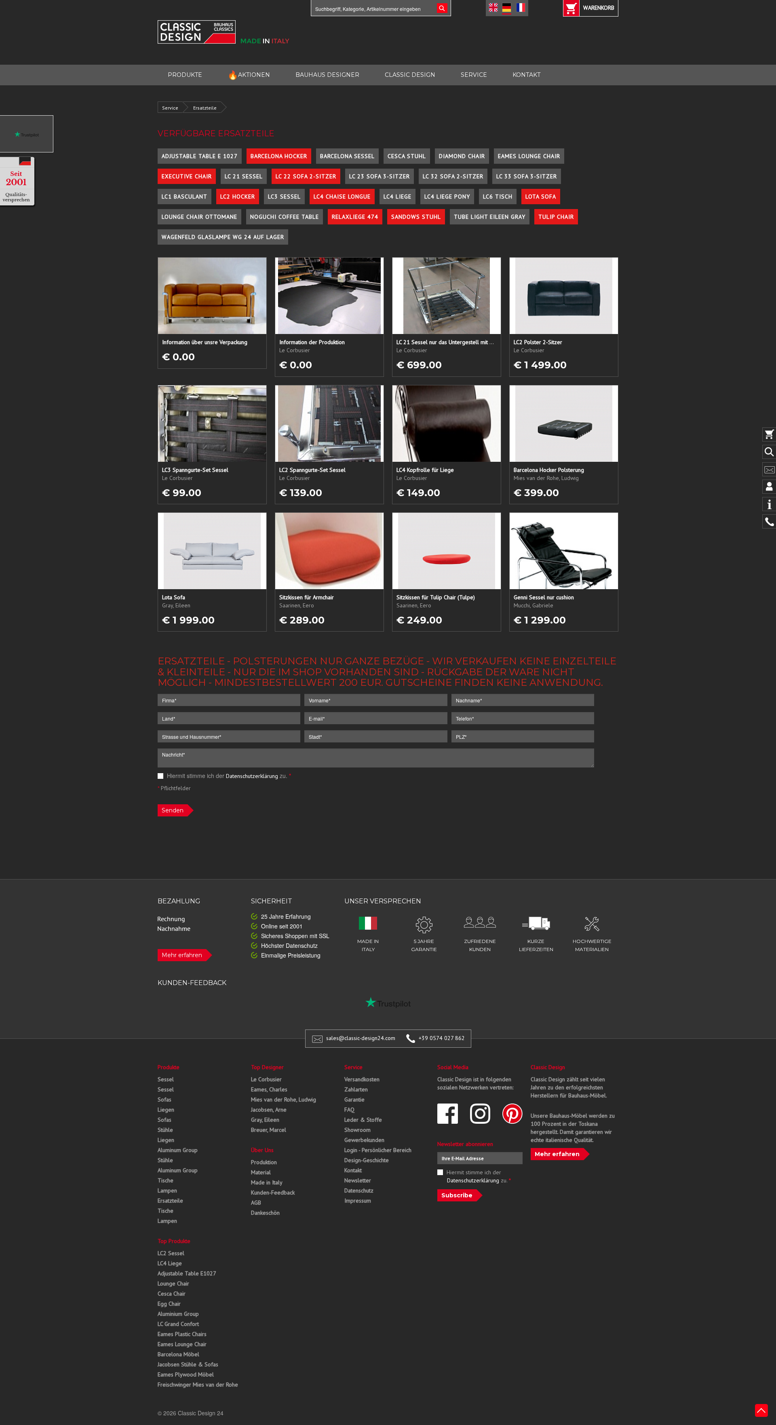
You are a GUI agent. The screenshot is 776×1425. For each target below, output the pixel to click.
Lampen (167, 1190)
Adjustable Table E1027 (187, 1273)
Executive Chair (187, 176)
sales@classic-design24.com (360, 1038)
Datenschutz (358, 1190)
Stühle (165, 1129)
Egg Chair (169, 1303)
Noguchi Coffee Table (284, 216)
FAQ (349, 1109)
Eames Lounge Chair (529, 156)
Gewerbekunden (364, 1140)
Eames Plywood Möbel (186, 1374)
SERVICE (474, 74)
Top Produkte (174, 1241)
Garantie (354, 1099)
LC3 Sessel (284, 196)
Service (170, 108)
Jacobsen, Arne (269, 1109)
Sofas (164, 1099)
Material (261, 1172)
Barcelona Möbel (178, 1354)
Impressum (357, 1200)
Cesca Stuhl (407, 156)
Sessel (166, 1079)
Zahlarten (356, 1089)
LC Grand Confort (178, 1324)
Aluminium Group (178, 1313)
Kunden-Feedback (273, 1192)
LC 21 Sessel (244, 176)
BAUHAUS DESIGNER (327, 74)
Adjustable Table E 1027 (200, 156)
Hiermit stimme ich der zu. (228, 776)
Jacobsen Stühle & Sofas (188, 1364)
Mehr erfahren (182, 955)
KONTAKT (526, 74)
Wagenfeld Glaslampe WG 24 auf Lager (223, 237)
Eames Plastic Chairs (182, 1334)
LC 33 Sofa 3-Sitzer (526, 176)
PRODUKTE (185, 74)
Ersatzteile (205, 108)
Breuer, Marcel (268, 1129)
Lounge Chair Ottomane (199, 216)
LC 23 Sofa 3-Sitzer (379, 176)
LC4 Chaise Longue (342, 196)
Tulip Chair (556, 216)
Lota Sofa (540, 196)
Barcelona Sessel (347, 156)
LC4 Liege (397, 196)
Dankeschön (265, 1212)
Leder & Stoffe (363, 1119)
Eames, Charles (269, 1089)
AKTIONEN (249, 75)
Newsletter (357, 1180)
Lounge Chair (173, 1283)
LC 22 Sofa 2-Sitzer (306, 176)
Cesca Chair (172, 1293)
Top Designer (267, 1067)
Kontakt (353, 1170)
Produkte (168, 1067)
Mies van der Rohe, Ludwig (283, 1099)
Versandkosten (362, 1079)
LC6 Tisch (497, 196)
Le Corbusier (266, 1079)
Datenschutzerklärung (252, 776)
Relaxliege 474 (355, 216)
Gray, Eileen (265, 1119)
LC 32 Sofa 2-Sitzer (453, 176)
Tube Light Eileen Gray (489, 216)
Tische (165, 1180)
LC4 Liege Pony (447, 196)
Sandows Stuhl (416, 216)
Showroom (357, 1129)
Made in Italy (267, 1182)
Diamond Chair (462, 156)
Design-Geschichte (366, 1160)
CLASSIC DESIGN (410, 74)
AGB (256, 1202)
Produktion (264, 1162)
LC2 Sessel (171, 1253)
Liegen (166, 1109)
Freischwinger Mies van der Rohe (198, 1384)
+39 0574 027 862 (442, 1038)
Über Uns (262, 1150)
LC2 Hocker (237, 196)
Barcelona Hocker (279, 156)
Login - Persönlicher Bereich (377, 1150)
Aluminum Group (178, 1150)
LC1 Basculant (184, 196)
